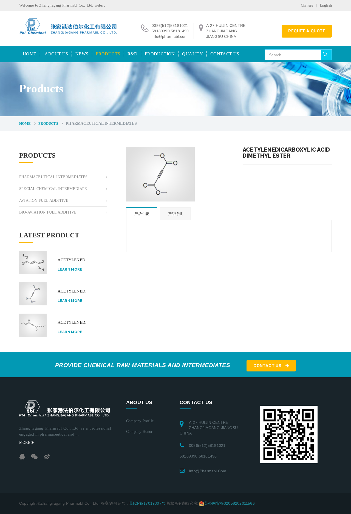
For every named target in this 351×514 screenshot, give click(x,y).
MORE (25, 443)
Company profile (140, 421)
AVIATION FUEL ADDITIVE (43, 200)
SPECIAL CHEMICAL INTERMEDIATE (53, 189)
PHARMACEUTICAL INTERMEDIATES (53, 177)
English (326, 5)
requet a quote (306, 31)
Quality (192, 54)
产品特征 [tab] (175, 214)
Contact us (224, 54)
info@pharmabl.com (207, 471)
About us (56, 54)
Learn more (70, 269)
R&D (132, 54)
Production (160, 54)
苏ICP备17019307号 (147, 503)
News (82, 54)
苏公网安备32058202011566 (229, 503)
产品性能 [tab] (141, 214)
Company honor (139, 432)
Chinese (307, 5)
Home (25, 123)
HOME (29, 54)
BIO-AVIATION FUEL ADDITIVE (48, 212)
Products (108, 54)
